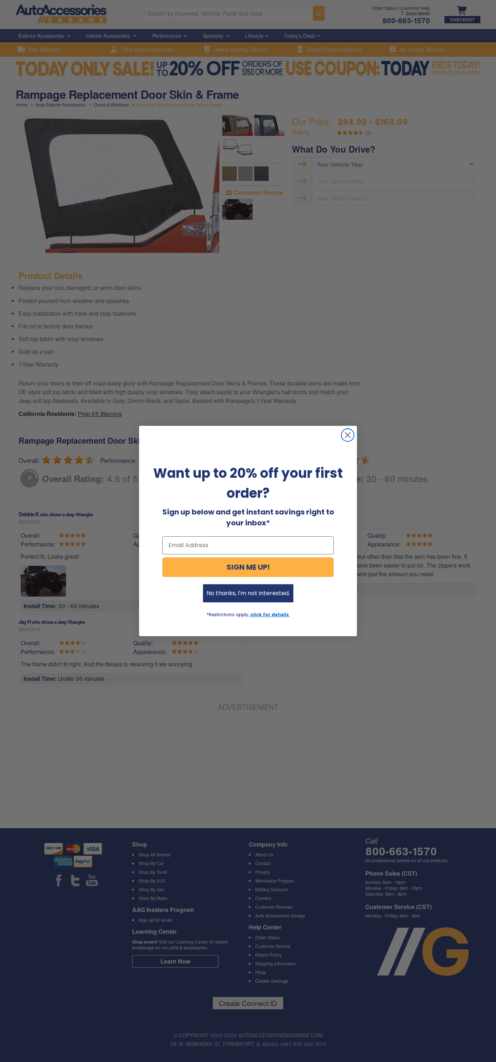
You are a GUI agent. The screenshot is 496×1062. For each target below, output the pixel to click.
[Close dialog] (347, 435)
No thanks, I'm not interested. (248, 593)
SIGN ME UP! (248, 567)
